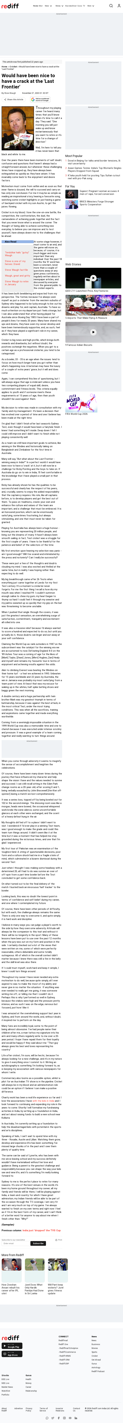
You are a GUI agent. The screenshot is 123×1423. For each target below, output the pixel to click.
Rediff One (63, 1344)
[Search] (111, 6)
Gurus (79, 6)
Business (96, 1344)
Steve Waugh (10, 93)
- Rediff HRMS (65, 1356)
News (47, 6)
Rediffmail (63, 1340)
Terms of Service (44, 1409)
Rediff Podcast (98, 1371)
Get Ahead (96, 1360)
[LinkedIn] (76, 1418)
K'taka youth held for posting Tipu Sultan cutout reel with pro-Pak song (94, 177)
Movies (95, 1348)
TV (84, 6)
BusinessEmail (71, 6)
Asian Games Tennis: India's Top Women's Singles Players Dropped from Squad (94, 169)
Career (28, 1387)
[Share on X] (53, 1418)
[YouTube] (70, 1418)
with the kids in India (43, 1100)
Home (35, 6)
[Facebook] (58, 1418)
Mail (40, 6)
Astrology (96, 1367)
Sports (94, 1352)
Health (28, 1379)
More (89, 6)
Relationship (31, 1391)
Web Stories (73, 264)
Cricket (13, 66)
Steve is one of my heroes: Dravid (15, 263)
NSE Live (5, 1383)
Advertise (18, 1408)
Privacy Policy (29, 1409)
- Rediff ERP (64, 1364)
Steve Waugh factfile (16, 269)
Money (58, 6)
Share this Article (15, 99)
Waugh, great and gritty (17, 275)
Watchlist (6, 1391)
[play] (93, 278)
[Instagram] (64, 1418)
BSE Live (5, 1379)
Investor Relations (60, 1409)
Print (60, 1240)
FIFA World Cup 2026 (76, 414)
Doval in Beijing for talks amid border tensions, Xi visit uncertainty (94, 162)
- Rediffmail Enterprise (68, 1348)
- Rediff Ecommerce (67, 1352)
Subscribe (38, 1243)
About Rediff (4, 1409)
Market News (7, 1387)
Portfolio (5, 1395)
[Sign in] (119, 6)
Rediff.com (97, 1408)
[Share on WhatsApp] (47, 1418)
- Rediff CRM (64, 1360)
